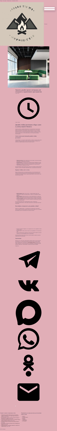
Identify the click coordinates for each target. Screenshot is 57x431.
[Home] (22, 24)
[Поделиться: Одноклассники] (28, 378)
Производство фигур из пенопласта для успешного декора (9, 421)
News (23, 416)
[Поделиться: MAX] (28, 325)
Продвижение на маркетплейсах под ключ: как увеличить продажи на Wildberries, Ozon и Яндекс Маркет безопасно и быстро (10, 416)
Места (23, 418)
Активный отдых (24, 417)
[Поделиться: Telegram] (28, 272)
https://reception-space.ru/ (31, 242)
